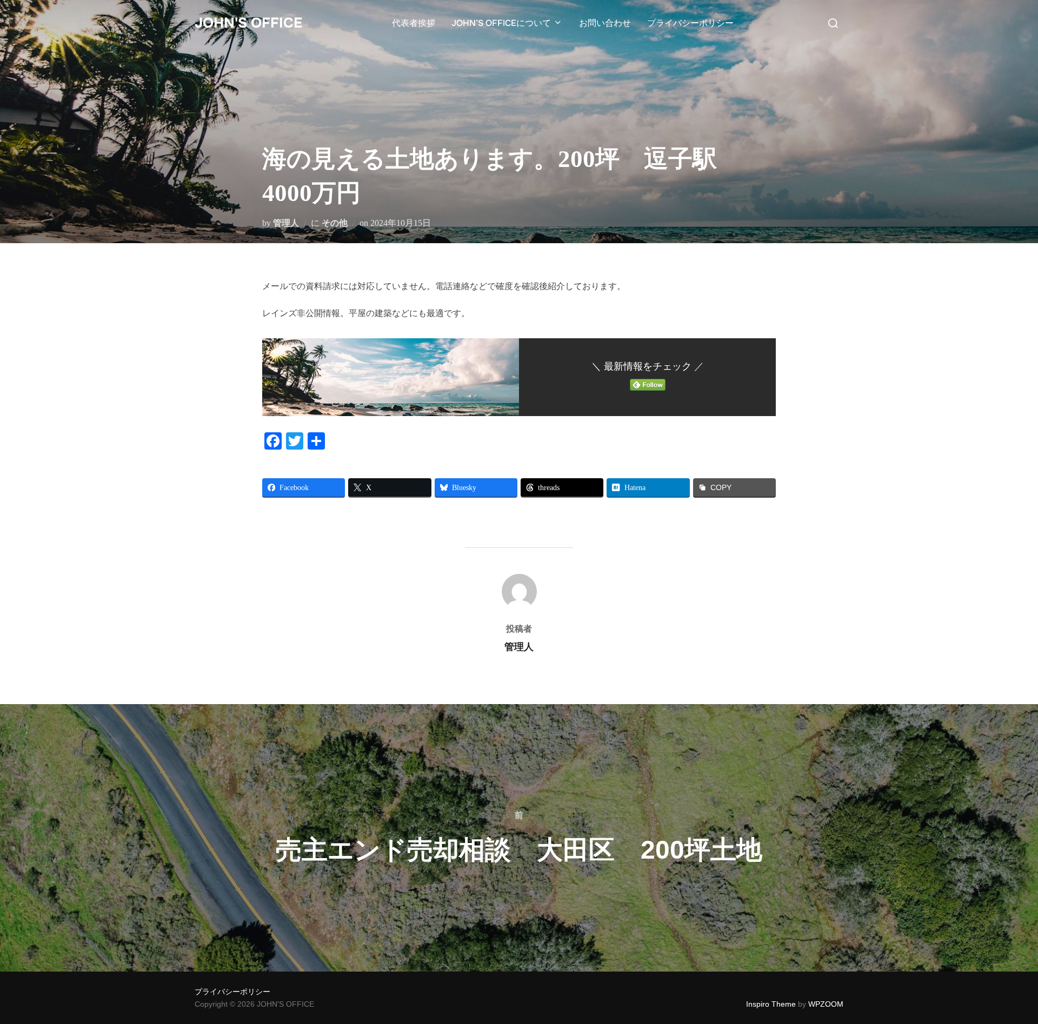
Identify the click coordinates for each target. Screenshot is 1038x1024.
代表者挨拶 (413, 23)
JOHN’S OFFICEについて (501, 23)
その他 (335, 222)
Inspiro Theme (771, 1004)
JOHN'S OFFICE (248, 23)
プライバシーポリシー (690, 23)
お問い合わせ (605, 23)
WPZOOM (825, 1004)
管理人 (286, 222)
